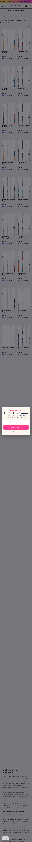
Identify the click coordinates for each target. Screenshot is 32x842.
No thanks (16, 431)
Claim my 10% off (16, 427)
